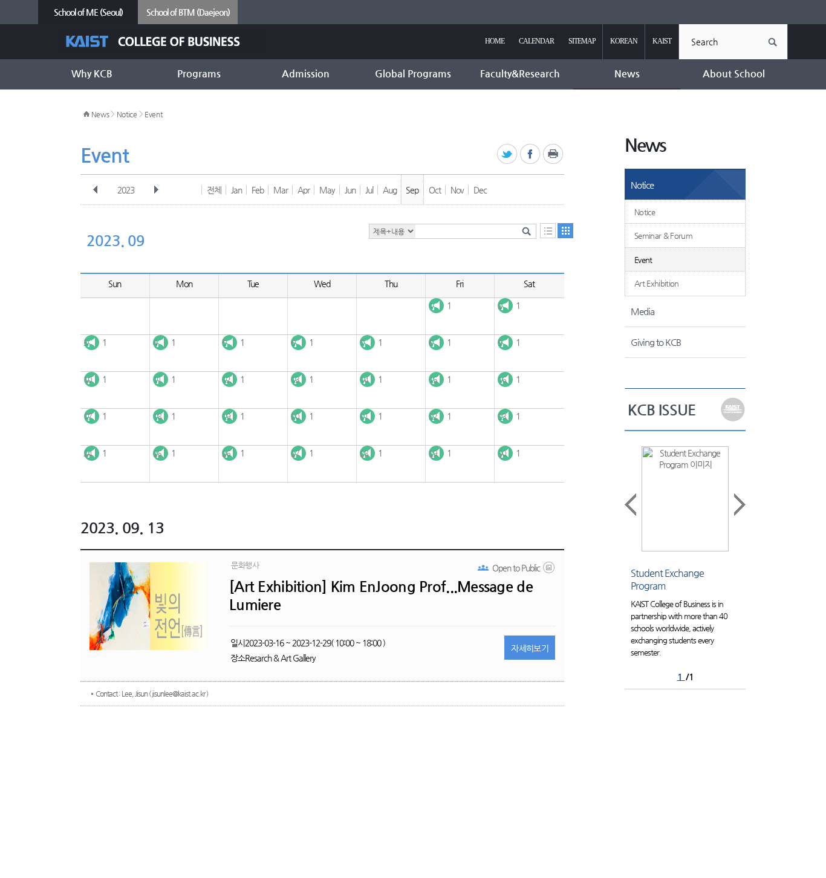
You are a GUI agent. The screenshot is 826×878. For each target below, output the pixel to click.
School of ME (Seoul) (88, 12)
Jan (236, 190)
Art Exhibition (656, 283)
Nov (457, 190)
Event (154, 114)
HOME (494, 41)
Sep (412, 190)
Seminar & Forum (663, 235)
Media (642, 311)
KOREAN (623, 41)
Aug (390, 190)
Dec (480, 190)
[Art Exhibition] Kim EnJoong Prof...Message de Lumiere (381, 595)
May (327, 190)
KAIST (661, 41)
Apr (304, 190)
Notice (127, 114)
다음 (156, 190)
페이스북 (530, 154)
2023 (125, 190)
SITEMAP (582, 41)
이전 (95, 190)
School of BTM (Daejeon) (188, 12)
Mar (280, 190)
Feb (258, 190)
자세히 (529, 648)
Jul (369, 190)
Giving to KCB (656, 342)
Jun (350, 190)
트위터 (507, 154)
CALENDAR (536, 41)
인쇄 (553, 154)
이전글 (631, 504)
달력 (565, 230)
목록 (548, 230)
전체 (214, 190)
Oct (435, 190)
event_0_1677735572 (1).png (549, 570)
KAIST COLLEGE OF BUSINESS (163, 41)
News (100, 114)
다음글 (739, 504)
